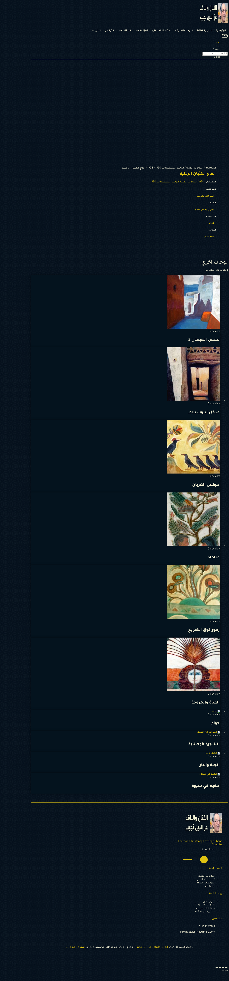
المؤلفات (143, 30)
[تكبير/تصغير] (216, 967)
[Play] (204, 859)
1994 (150, 168)
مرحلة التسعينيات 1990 (169, 168)
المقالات (126, 30)
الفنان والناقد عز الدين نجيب (151, 947)
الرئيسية (221, 30)
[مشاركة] (223, 967)
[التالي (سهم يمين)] (223, 970)
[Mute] (196, 859)
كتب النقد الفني (161, 30)
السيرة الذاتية (204, 30)
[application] (196, 859)
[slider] (188, 859)
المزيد (97, 30)
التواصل (109, 30)
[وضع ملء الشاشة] (220, 967)
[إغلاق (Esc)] (226, 967)
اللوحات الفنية (185, 30)
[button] (217, 270)
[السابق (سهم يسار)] (226, 970)
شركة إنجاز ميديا (75, 947)
